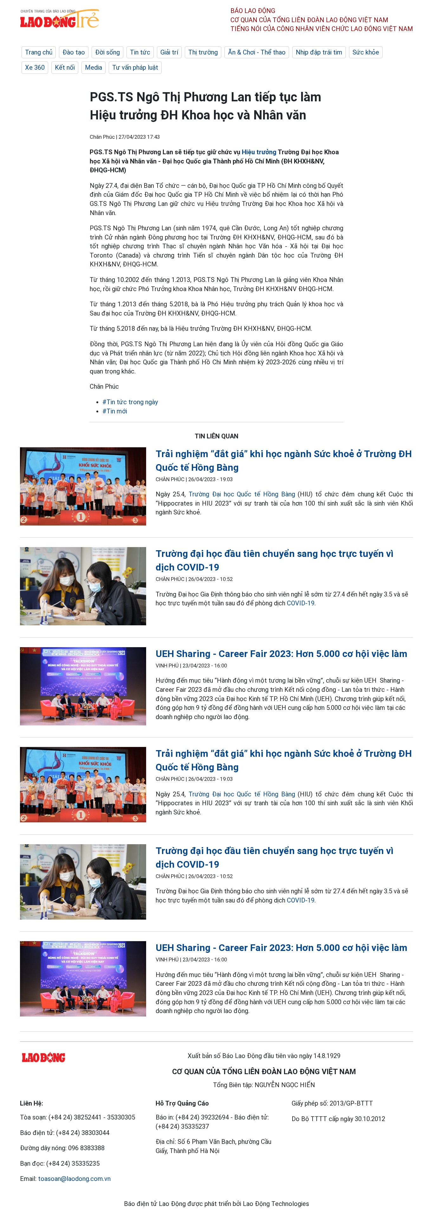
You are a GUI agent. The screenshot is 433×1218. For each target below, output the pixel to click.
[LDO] (83, 487)
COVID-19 (300, 603)
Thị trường (203, 52)
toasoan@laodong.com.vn (74, 1179)
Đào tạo (73, 52)
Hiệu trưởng (259, 152)
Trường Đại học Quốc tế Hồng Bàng (242, 494)
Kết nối (65, 67)
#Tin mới (114, 411)
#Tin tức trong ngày (130, 402)
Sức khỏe (365, 52)
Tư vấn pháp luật (135, 67)
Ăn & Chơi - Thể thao (257, 52)
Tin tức (140, 52)
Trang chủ (38, 52)
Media (93, 67)
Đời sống (107, 52)
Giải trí (169, 52)
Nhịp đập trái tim (319, 52)
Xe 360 (35, 67)
